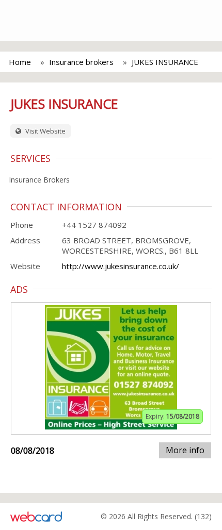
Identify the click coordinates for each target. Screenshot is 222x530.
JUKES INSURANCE (165, 62)
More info (185, 450)
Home (20, 62)
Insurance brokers (81, 62)
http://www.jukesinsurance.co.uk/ (120, 266)
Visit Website (45, 131)
